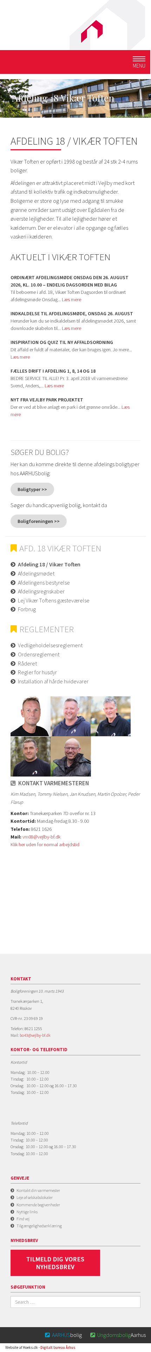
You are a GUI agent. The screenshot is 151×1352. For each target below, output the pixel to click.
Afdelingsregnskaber (41, 591)
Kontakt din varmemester (38, 1190)
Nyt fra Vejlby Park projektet (47, 399)
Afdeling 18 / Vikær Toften (49, 564)
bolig (63, 1334)
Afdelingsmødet (36, 573)
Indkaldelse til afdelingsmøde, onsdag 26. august (72, 313)
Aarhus (118, 1334)
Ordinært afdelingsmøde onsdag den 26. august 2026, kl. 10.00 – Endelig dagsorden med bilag (70, 281)
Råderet (27, 663)
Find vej (23, 1218)
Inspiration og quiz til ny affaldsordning (62, 342)
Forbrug (27, 609)
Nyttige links (27, 1211)
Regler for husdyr (37, 672)
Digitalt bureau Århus (57, 1347)
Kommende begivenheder (38, 1204)
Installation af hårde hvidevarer (53, 681)
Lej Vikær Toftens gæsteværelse (54, 600)
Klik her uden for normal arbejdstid (45, 844)
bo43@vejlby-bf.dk (35, 1035)
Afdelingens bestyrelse (44, 582)
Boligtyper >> (32, 489)
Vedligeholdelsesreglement (50, 645)
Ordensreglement (38, 654)
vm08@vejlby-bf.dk (41, 837)
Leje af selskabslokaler (35, 1197)
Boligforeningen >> (39, 521)
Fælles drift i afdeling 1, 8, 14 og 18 (53, 371)
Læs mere (71, 299)
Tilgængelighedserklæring (39, 1225)
